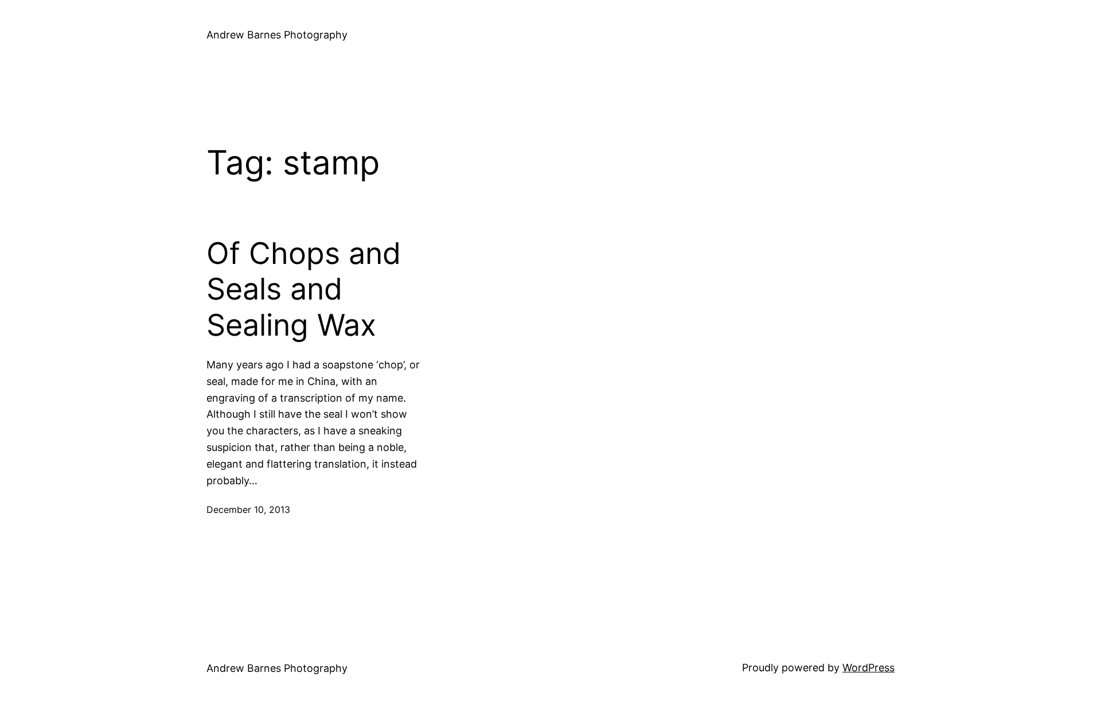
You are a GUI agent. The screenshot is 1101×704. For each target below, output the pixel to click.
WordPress (868, 668)
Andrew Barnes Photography (277, 35)
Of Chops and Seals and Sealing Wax (303, 289)
